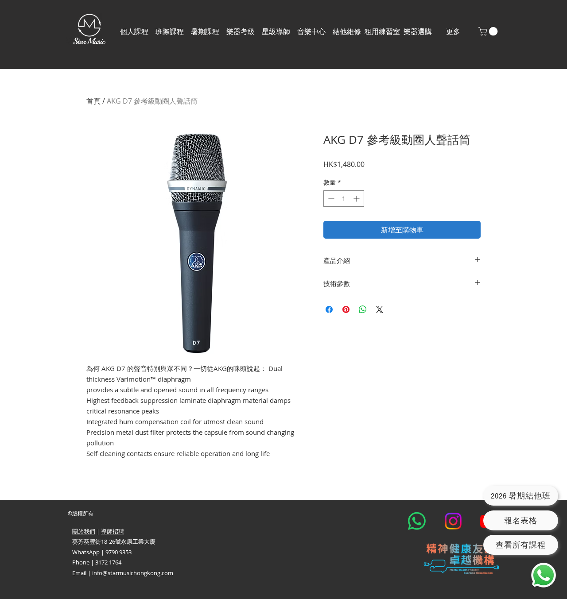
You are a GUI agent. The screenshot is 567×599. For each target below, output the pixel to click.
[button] (169, 31)
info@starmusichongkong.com (132, 573)
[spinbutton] (344, 198)
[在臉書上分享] (329, 309)
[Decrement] (330, 198)
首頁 (93, 101)
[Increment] (357, 198)
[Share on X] (379, 309)
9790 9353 (118, 552)
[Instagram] (453, 521)
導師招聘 (112, 531)
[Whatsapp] (417, 521)
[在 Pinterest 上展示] (346, 309)
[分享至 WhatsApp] (362, 309)
